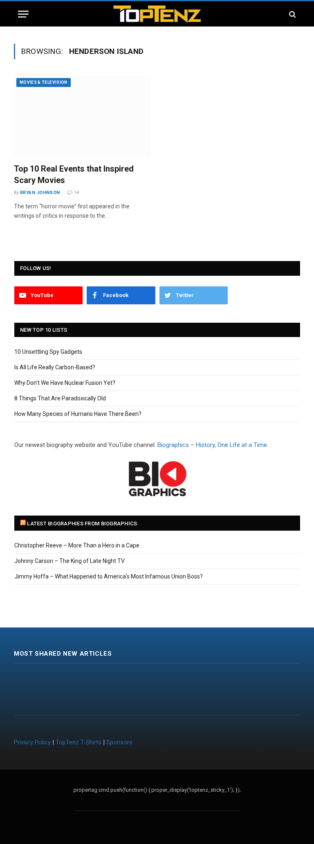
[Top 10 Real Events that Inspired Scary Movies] (82, 116)
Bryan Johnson (40, 192)
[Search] (291, 14)
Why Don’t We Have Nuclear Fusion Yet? (64, 383)
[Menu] (23, 14)
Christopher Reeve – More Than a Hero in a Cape (76, 545)
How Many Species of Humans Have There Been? (77, 414)
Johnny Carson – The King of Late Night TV (69, 561)
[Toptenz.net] (157, 14)
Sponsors (119, 742)
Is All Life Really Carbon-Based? (54, 367)
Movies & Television (43, 82)
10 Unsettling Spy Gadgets (48, 351)
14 (76, 192)
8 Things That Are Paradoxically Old (60, 398)
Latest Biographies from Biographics (82, 523)
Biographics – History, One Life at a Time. (212, 445)
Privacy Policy (32, 742)
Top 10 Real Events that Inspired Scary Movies (74, 174)
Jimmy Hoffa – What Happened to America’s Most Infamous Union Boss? (108, 576)
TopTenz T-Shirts (78, 742)
